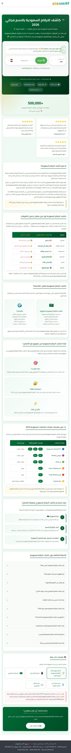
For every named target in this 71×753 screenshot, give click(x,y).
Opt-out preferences (47, 749)
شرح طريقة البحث (27, 68)
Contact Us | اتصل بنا (50, 746)
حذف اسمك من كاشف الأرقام (58, 684)
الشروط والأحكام (62, 746)
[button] (57, 60)
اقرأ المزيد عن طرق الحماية (34, 699)
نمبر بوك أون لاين (36, 673)
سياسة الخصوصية (27, 746)
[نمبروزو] (61, 3)
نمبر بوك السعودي (15, 673)
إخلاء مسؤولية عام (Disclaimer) (13, 746)
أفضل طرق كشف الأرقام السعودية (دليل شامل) (57, 673)
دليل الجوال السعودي (38, 684)
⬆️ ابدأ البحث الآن (35, 725)
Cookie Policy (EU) (34, 749)
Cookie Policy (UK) (23, 749)
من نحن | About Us (38, 746)
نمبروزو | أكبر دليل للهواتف (22, 743)
